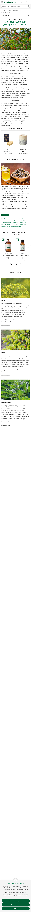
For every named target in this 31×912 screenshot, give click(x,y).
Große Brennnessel (6, 402)
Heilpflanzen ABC (17, 10)
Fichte (3, 352)
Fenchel (3, 300)
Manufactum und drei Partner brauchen (11, 886)
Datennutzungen (7, 889)
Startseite (4, 10)
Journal (9, 10)
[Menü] (2, 2)
